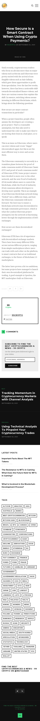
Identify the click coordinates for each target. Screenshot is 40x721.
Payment (29, 609)
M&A (5, 600)
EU (27, 548)
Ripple (31, 618)
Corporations (25, 534)
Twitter (8, 319)
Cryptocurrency (11, 539)
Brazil (6, 525)
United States (20, 651)
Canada (23, 525)
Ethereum (17, 548)
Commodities (9, 534)
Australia (7, 511)
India (24, 581)
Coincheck (20, 529)
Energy (6, 548)
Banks (19, 511)
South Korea (25, 632)
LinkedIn (7, 595)
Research (19, 618)
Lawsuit (23, 590)
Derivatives (19, 543)
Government (9, 572)
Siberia (6, 628)
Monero (16, 604)
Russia (6, 623)
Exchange (15, 553)
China (33, 525)
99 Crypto (21, 709)
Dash (24, 539)
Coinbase (7, 529)
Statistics (8, 642)
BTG (14, 525)
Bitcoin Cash (9, 520)
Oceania (6, 609)
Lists (17, 595)
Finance (23, 557)
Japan (5, 590)
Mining (6, 604)
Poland (6, 614)
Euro (5, 553)
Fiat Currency (9, 557)
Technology (22, 642)
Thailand (17, 646)
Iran (27, 586)
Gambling (18, 567)
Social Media (9, 632)
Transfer (30, 646)
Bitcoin (32, 515)
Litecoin (27, 595)
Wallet (6, 656)
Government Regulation (14, 576)
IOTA (20, 586)
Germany (31, 567)
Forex (6, 562)
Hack (32, 576)
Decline (6, 543)
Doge (31, 543)
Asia (28, 506)
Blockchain (24, 520)
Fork (14, 562)
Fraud (23, 562)
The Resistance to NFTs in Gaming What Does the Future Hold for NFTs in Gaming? (19, 473)
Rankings (7, 618)
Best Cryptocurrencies (14, 515)
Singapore (18, 628)
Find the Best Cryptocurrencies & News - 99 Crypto (20, 706)
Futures (7, 567)
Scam (15, 623)
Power (17, 614)
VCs (32, 651)
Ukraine (6, 651)
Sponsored (24, 637)
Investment (8, 586)
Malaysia (14, 600)
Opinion (18, 609)
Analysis (18, 506)
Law (14, 590)
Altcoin (6, 506)
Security (25, 623)
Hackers (7, 581)
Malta (25, 600)
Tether (6, 646)
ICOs (16, 581)
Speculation (9, 637)
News (26, 604)
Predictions (29, 614)
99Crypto (11, 45)
